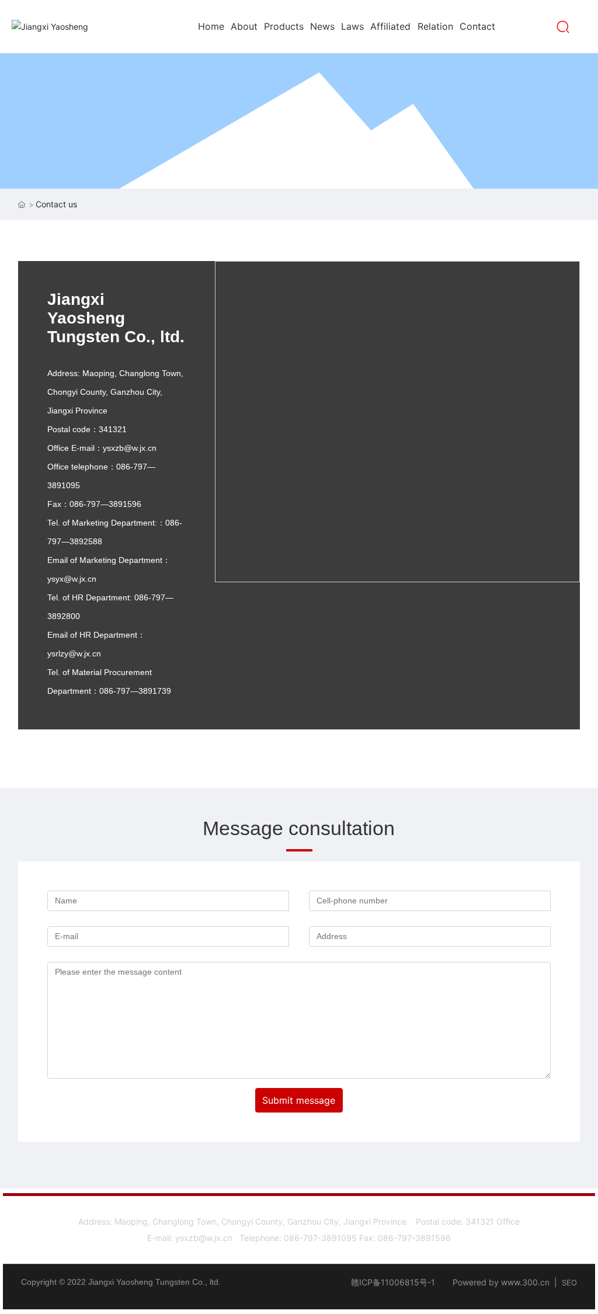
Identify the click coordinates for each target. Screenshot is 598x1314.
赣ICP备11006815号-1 (393, 1282)
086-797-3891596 (414, 1238)
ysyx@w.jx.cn (71, 578)
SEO (569, 1282)
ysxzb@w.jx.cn (130, 448)
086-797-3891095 (320, 1238)
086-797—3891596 (105, 504)
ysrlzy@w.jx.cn (74, 653)
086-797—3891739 (135, 691)
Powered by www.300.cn (501, 1282)
